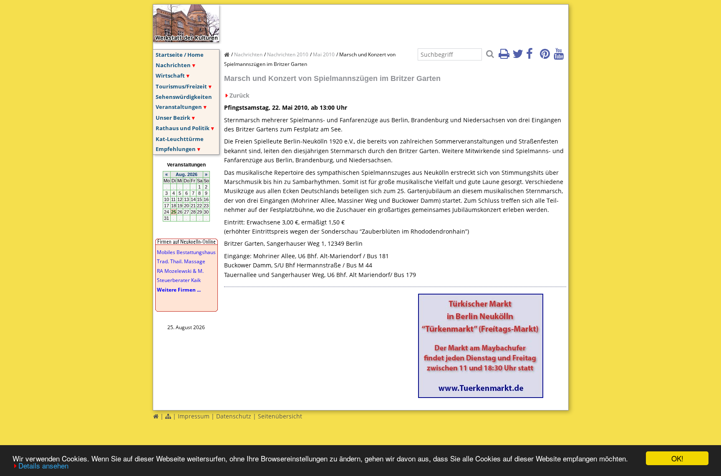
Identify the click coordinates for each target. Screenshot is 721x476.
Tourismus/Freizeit (181, 86)
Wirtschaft (170, 75)
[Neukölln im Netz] (186, 39)
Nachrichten (173, 65)
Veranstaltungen (179, 107)
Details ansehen (43, 465)
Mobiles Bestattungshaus (186, 252)
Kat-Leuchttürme (180, 139)
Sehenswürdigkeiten (184, 97)
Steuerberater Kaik (179, 280)
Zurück (239, 95)
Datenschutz (233, 416)
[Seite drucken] (505, 56)
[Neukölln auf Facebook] (532, 56)
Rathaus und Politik (182, 128)
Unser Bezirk (173, 117)
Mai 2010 (324, 54)
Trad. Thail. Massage (181, 261)
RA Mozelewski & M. (180, 271)
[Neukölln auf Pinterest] (546, 56)
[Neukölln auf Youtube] (560, 56)
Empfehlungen (176, 149)
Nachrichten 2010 (287, 54)
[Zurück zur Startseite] (156, 416)
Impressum (193, 416)
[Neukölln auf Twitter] (518, 56)
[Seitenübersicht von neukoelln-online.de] (168, 416)
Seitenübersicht (280, 416)
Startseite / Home (180, 54)
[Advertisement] (376, 23)
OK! (677, 458)
